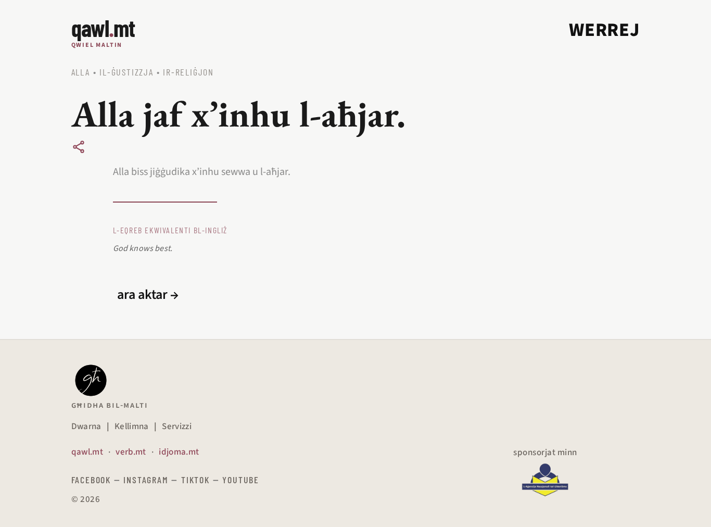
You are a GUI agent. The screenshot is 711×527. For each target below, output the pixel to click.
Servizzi (177, 426)
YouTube (240, 479)
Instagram (145, 479)
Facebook (91, 479)
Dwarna (86, 426)
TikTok (195, 479)
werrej (604, 30)
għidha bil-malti (109, 405)
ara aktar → (148, 295)
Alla (80, 72)
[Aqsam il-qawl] (78, 147)
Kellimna (132, 426)
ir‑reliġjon (188, 72)
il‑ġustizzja (126, 72)
